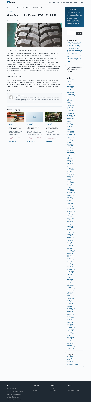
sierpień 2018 (70, 234)
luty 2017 (69, 263)
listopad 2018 (70, 229)
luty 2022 (69, 166)
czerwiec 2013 (70, 334)
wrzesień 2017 (70, 252)
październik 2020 (71, 192)
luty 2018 (69, 243)
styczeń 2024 (70, 129)
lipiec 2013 (69, 332)
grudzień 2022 (70, 150)
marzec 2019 (70, 223)
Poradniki (62, 2)
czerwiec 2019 (70, 218)
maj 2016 (69, 277)
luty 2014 (69, 321)
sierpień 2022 (70, 157)
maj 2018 (69, 239)
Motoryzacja (69, 2)
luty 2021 (69, 186)
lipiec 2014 (69, 313)
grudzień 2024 (70, 112)
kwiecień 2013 (70, 337)
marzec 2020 (70, 203)
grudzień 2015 (70, 285)
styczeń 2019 (70, 226)
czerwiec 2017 (70, 256)
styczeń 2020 (70, 207)
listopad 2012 (70, 345)
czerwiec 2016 (70, 276)
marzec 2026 (70, 87)
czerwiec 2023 (70, 141)
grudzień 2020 (70, 189)
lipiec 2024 (69, 120)
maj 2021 (69, 181)
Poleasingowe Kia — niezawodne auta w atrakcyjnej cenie (74, 55)
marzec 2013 (70, 338)
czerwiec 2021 (70, 179)
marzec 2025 (70, 107)
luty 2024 (69, 128)
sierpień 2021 (70, 176)
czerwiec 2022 (70, 160)
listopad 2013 (70, 326)
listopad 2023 (70, 133)
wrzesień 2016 (70, 271)
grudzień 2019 (70, 208)
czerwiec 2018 (70, 237)
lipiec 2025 (69, 100)
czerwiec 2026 (70, 83)
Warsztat (81, 2)
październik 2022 (71, 153)
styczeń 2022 (70, 168)
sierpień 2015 (70, 292)
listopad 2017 (70, 248)
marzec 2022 (70, 165)
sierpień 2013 (70, 330)
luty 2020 (69, 205)
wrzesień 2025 (70, 97)
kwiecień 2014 (70, 317)
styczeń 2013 (70, 342)
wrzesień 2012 (70, 348)
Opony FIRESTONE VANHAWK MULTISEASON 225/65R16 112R (33, 130)
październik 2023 (71, 134)
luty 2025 (69, 108)
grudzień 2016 (70, 266)
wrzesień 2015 (70, 290)
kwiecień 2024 (70, 124)
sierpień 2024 (70, 118)
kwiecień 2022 (70, 163)
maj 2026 (69, 84)
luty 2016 (69, 282)
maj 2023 (69, 142)
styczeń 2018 (70, 245)
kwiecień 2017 (70, 260)
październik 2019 (71, 211)
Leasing (75, 2)
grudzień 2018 (70, 227)
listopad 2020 (70, 190)
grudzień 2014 (70, 305)
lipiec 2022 (69, 158)
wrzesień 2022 (70, 155)
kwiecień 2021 (70, 182)
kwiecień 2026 (70, 86)
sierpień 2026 (70, 79)
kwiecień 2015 (70, 298)
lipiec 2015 (69, 293)
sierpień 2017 (70, 253)
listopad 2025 (70, 94)
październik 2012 (71, 346)
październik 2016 (71, 269)
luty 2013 (69, 340)
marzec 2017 (70, 261)
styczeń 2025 (70, 110)
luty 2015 (69, 301)
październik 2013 (71, 327)
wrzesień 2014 (70, 309)
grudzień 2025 (70, 92)
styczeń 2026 (70, 91)
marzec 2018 (70, 242)
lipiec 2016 (69, 274)
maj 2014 (69, 316)
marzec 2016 (70, 280)
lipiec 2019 (69, 216)
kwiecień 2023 (70, 144)
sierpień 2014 (70, 311)
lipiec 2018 (69, 235)
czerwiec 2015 (70, 295)
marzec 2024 (70, 126)
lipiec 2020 (69, 197)
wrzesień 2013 (70, 329)
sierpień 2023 (70, 137)
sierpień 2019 (70, 215)
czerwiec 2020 (70, 198)
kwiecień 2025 (70, 105)
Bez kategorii (70, 356)
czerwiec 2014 (70, 314)
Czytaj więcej (11, 141)
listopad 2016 (70, 268)
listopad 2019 (70, 210)
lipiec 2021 (69, 178)
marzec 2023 (70, 145)
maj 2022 (69, 161)
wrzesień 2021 (70, 174)
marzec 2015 (70, 300)
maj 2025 (69, 104)
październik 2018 (71, 231)
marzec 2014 (70, 319)
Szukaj (68, 30)
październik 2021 (71, 173)
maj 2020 (69, 200)
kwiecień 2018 (70, 240)
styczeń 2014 (70, 322)
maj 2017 (69, 258)
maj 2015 (69, 297)
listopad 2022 (70, 152)
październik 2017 (71, 250)
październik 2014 (71, 308)
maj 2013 (69, 335)
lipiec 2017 (69, 255)
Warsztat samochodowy (73, 364)
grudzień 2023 (70, 131)
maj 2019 (69, 219)
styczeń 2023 (70, 149)
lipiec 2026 (69, 81)
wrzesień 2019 (70, 213)
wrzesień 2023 (70, 136)
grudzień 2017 (70, 247)
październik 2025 (71, 96)
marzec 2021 (70, 184)
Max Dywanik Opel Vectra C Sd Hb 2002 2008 (52, 129)
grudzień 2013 (70, 324)
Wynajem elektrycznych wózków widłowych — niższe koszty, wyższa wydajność (74, 47)
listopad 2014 (70, 306)
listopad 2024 (70, 113)
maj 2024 (69, 123)
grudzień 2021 (70, 170)
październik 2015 (71, 289)
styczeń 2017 (70, 264)
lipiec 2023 (69, 139)
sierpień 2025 (70, 99)
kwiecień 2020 (70, 202)
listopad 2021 (70, 171)
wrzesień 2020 (70, 194)
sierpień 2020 (70, 195)
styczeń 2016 (70, 284)
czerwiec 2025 (70, 102)
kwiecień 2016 (70, 279)
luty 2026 (69, 89)
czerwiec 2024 (70, 121)
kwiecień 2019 (70, 221)
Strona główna (51, 2)
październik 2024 (71, 115)
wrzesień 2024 (70, 116)
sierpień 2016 (70, 272)
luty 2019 (69, 224)
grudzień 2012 (70, 343)
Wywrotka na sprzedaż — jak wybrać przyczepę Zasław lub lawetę (74, 60)
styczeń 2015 (70, 303)
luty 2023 (69, 147)
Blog (58, 2)
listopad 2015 (70, 287)
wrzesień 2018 (70, 232)
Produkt (10, 11)
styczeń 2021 (70, 187)
